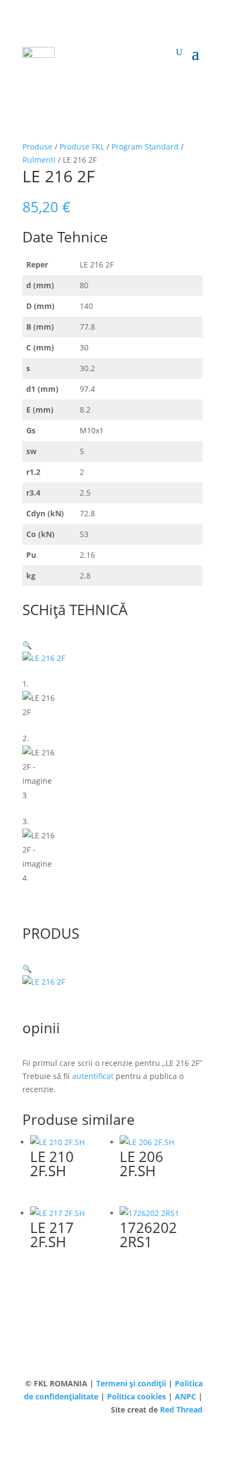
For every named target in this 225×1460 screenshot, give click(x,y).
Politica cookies (137, 1396)
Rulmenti (39, 159)
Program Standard (145, 146)
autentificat (93, 1076)
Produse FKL (82, 146)
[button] (27, 645)
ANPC (186, 1396)
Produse (37, 146)
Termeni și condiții (132, 1383)
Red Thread (181, 1409)
